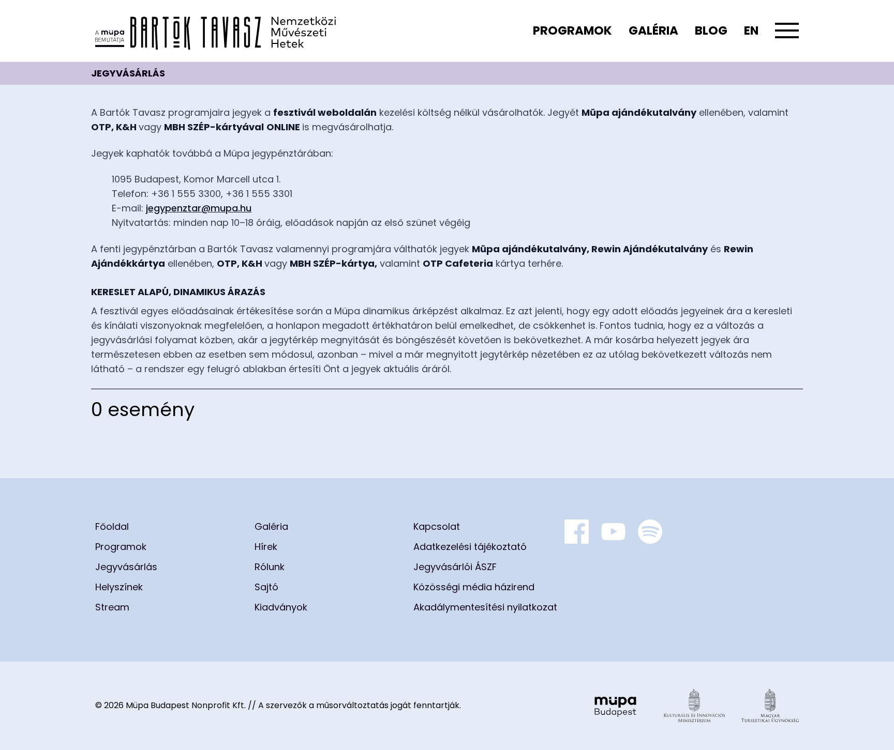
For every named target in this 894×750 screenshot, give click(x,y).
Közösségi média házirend (473, 586)
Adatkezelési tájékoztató (470, 546)
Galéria (653, 30)
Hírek (266, 546)
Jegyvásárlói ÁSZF (455, 566)
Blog (711, 30)
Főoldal (112, 526)
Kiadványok (281, 607)
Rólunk (270, 566)
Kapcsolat (436, 526)
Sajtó (266, 586)
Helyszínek (119, 586)
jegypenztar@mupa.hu (198, 208)
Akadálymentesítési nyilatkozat (485, 607)
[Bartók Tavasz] (215, 31)
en (751, 30)
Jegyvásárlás (126, 566)
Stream (112, 607)
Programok (572, 30)
